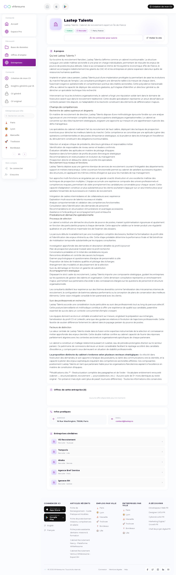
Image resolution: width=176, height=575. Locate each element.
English (50, 525)
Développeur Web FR (158, 508)
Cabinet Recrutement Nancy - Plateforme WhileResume (80, 543)
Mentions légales (115, 569)
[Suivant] (24, 154)
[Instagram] (158, 569)
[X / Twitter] (152, 569)
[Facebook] (147, 569)
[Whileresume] (21, 6)
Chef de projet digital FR (159, 529)
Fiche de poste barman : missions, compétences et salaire (81, 522)
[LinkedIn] (163, 569)
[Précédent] (14, 154)
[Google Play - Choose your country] (65, 6)
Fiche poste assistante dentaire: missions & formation (80, 532)
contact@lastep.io (124, 421)
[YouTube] (168, 569)
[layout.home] (47, 6)
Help (126, 569)
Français (51, 530)
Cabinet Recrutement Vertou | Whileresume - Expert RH (80, 554)
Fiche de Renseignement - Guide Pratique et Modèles (80, 511)
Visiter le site (155, 38)
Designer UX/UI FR (157, 512)
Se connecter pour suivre (105, 38)
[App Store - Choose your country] (56, 6)
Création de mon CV (162, 6)
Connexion (102, 569)
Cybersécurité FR (156, 517)
